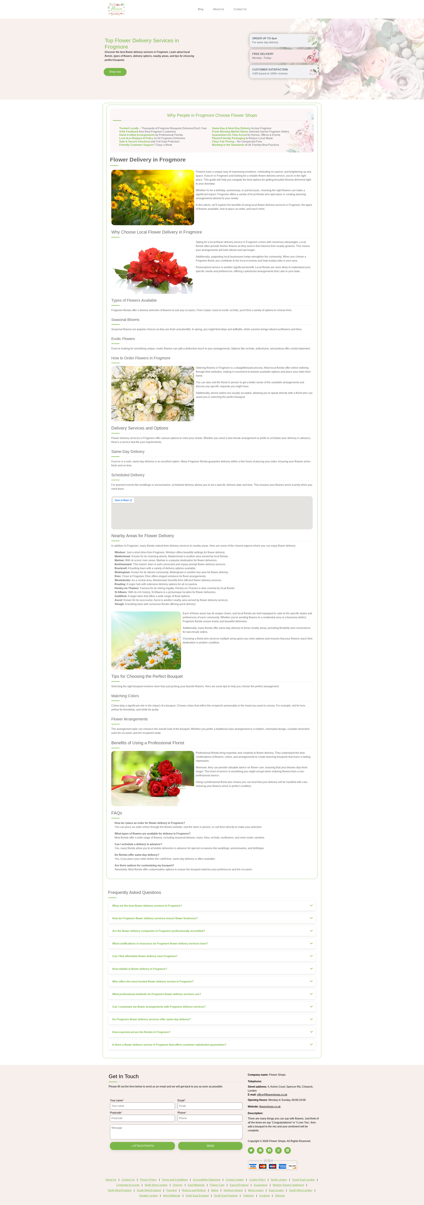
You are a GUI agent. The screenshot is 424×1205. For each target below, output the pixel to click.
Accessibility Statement (206, 1179)
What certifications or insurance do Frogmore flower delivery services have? (160, 943)
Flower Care (217, 1185)
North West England (120, 1190)
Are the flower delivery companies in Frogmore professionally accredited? (158, 931)
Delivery (178, 1185)
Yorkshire (248, 1195)
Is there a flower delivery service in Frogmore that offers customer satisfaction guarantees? (169, 1044)
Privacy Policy (148, 1179)
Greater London (148, 1195)
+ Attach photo (142, 1145)
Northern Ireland (233, 1190)
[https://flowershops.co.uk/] (116, 9)
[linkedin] (287, 1150)
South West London (300, 1190)
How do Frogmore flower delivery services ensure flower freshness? (155, 918)
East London (276, 1190)
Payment (171, 1190)
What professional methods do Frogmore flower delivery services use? (156, 994)
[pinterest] (260, 1150)
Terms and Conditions (175, 1179)
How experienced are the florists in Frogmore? (141, 1032)
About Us (218, 9)
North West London (156, 1185)
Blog (200, 9)
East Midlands (196, 1185)
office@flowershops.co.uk (272, 1094)
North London (279, 1179)
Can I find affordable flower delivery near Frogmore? (145, 956)
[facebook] (269, 1150)
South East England (226, 1195)
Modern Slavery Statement (288, 1185)
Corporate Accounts (127, 1185)
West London (256, 1190)
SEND (210, 1145)
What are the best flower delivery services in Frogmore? (147, 905)
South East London (303, 1179)
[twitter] (251, 1150)
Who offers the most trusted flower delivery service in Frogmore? (153, 981)
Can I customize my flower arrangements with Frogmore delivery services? (159, 1006)
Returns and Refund (194, 1190)
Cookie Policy (257, 1179)
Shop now (115, 71)
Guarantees (260, 1185)
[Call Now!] (271, 1081)
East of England (239, 1185)
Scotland (264, 1195)
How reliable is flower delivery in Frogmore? (139, 969)
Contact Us (240, 9)
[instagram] (278, 1150)
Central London (235, 1179)
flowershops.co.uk (270, 1106)
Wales (214, 1190)
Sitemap (280, 1195)
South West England (149, 1190)
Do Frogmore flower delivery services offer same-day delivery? (151, 1019)
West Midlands (171, 1195)
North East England (197, 1195)
